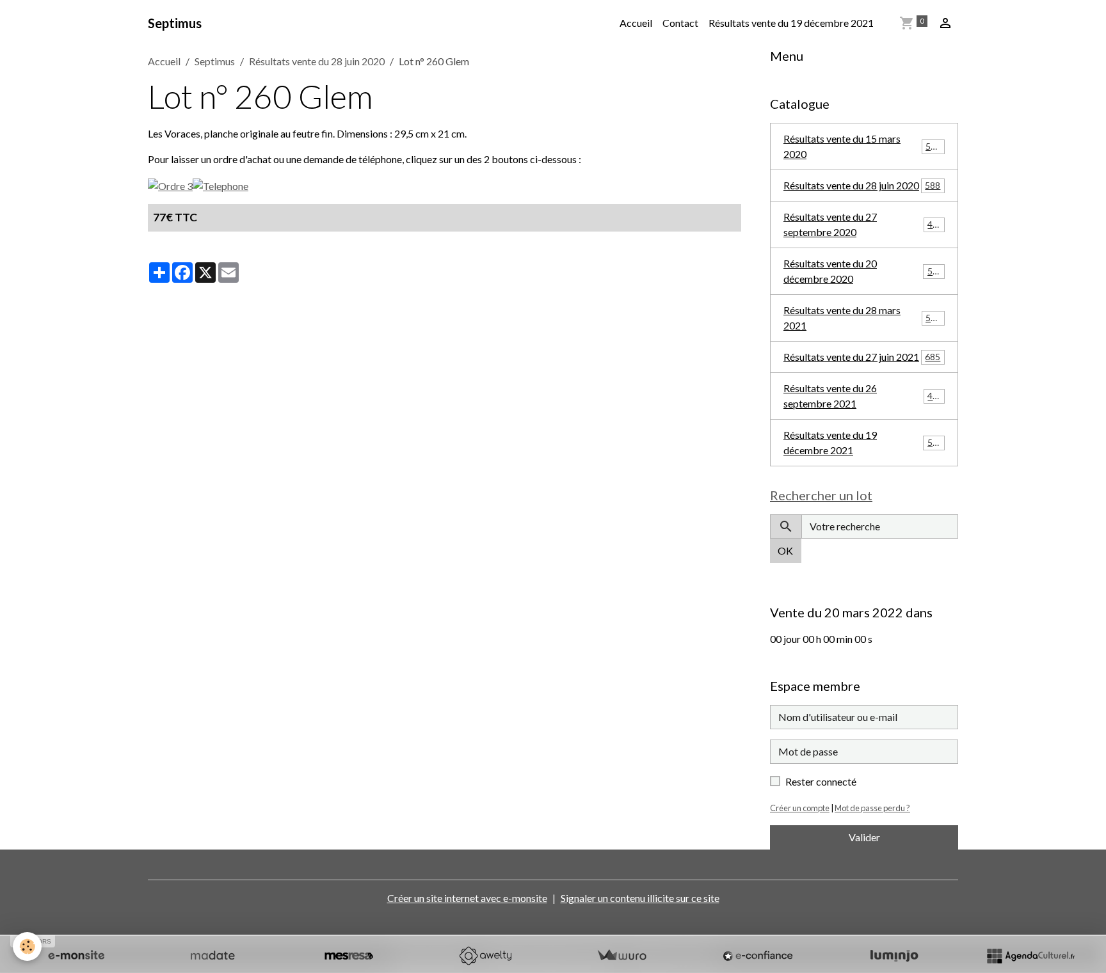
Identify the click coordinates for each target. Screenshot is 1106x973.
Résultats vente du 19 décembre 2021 (791, 23)
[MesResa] (349, 955)
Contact (680, 23)
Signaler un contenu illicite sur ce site (640, 898)
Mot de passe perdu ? (872, 808)
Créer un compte (800, 808)
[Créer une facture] (621, 955)
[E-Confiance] (758, 955)
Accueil (636, 23)
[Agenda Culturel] (1030, 955)
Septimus (215, 61)
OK (785, 550)
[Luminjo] (894, 955)
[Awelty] (485, 955)
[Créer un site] (76, 955)
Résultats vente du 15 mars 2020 (862, 146)
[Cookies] (27, 946)
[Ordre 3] (170, 184)
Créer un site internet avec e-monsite (467, 898)
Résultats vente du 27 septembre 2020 (863, 224)
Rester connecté (820, 781)
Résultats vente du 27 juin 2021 (861, 357)
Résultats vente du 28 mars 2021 (862, 317)
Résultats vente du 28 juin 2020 (317, 61)
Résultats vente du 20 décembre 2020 (863, 271)
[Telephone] (220, 184)
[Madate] (212, 955)
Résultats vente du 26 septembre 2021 (863, 395)
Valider (864, 837)
